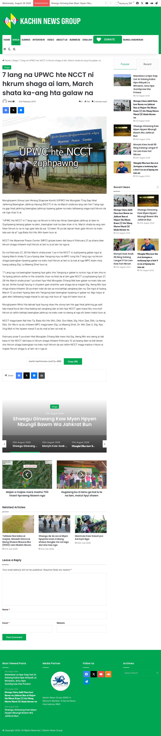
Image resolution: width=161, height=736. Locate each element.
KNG (10, 101)
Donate (109, 39)
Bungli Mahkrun (133, 39)
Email (6, 623)
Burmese (75, 39)
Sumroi (26, 39)
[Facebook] (6, 110)
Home (6, 39)
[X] (13, 110)
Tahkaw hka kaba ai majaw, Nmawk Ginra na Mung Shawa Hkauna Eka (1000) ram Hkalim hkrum (16, 540)
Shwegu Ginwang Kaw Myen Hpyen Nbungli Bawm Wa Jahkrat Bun (84, 3)
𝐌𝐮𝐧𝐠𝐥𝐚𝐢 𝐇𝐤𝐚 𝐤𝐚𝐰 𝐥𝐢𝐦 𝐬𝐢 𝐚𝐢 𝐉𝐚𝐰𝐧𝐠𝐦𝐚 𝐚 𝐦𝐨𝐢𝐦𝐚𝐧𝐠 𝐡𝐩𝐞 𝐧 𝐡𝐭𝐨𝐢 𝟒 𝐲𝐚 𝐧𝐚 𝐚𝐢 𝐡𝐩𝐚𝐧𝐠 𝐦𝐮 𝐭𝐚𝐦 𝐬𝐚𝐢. (145, 167)
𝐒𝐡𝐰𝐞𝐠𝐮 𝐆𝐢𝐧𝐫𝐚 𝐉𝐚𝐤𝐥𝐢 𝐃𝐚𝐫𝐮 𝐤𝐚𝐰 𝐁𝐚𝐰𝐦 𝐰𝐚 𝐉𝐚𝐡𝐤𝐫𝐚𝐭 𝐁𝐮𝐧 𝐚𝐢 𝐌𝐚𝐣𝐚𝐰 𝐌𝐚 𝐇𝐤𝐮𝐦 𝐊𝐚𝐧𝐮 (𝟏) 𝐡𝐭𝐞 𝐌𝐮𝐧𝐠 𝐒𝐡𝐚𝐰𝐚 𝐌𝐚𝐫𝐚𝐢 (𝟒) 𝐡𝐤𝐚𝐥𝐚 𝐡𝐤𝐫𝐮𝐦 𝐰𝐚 (146, 109)
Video (50, 39)
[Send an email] (13, 101)
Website (61, 623)
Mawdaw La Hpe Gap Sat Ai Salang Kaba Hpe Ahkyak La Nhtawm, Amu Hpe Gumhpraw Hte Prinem (145, 84)
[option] (54, 421)
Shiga (15, 39)
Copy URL (73, 361)
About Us (61, 39)
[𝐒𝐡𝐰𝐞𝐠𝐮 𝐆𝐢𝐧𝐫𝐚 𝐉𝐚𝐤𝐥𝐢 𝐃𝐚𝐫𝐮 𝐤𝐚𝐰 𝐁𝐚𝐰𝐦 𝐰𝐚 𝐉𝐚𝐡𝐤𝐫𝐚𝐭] (122, 105)
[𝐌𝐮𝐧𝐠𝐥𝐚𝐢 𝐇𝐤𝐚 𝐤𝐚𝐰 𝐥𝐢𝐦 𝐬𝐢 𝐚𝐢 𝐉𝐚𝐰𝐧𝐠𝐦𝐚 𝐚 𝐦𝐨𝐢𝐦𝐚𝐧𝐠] (122, 167)
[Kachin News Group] (41, 21)
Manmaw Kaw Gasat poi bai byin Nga (89, 537)
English (87, 39)
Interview (39, 39)
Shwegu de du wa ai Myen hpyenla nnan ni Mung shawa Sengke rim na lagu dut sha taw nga (54, 540)
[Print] (42, 375)
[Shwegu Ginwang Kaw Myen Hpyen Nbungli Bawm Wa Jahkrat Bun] (122, 130)
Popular (125, 64)
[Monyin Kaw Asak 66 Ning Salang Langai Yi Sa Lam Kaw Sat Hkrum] (122, 149)
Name (6, 609)
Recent (147, 64)
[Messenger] (21, 110)
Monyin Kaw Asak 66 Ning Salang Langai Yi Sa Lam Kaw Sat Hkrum (54, 421)
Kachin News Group (52, 730)
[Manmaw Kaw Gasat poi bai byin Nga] (91, 524)
